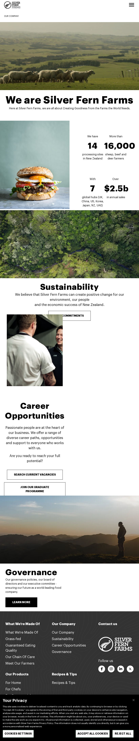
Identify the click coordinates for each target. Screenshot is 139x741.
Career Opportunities (69, 645)
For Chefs (13, 689)
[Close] (133, 700)
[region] (69, 718)
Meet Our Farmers (19, 663)
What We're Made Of (21, 632)
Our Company (63, 632)
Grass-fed (13, 639)
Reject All (123, 733)
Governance (31, 572)
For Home (13, 683)
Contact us (107, 624)
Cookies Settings (18, 733)
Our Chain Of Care (20, 657)
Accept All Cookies (92, 733)
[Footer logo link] (115, 644)
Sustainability (69, 287)
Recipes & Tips (63, 683)
